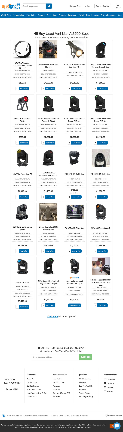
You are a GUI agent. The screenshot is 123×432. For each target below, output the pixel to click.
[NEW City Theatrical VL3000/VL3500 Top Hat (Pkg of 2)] (22, 49)
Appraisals (56, 386)
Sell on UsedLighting (34, 389)
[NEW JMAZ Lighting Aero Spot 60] (22, 212)
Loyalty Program (32, 382)
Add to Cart (24, 88)
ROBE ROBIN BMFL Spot (74, 174)
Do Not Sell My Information (80, 415)
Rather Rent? (31, 396)
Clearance (82, 382)
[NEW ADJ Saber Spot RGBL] (22, 103)
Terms (54, 415)
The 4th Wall (111, 379)
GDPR (68, 415)
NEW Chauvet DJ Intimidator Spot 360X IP (48, 174)
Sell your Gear (75, 6)
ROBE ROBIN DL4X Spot (74, 228)
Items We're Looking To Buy (37, 393)
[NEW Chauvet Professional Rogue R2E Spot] (74, 103)
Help (88, 6)
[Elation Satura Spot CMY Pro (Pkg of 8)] (48, 212)
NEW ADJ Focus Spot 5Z (100, 228)
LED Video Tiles (83, 15)
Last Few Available (85, 386)
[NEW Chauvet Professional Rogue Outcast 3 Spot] (48, 266)
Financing (56, 389)
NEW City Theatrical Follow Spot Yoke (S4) (74, 65)
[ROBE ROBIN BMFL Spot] (74, 158)
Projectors (95, 15)
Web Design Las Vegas (115, 415)
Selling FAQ (57, 396)
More (120, 15)
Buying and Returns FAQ (61, 393)
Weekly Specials (85, 379)
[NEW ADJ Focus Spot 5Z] (101, 212)
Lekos (33, 15)
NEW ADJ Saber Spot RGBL (22, 119)
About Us (30, 379)
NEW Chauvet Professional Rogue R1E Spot (48, 119)
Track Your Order (59, 382)
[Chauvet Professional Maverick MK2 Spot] (74, 266)
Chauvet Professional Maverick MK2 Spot (74, 282)
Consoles (41, 15)
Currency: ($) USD (12, 389)
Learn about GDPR (50, 427)
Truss (49, 15)
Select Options (74, 305)
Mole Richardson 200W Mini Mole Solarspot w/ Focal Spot (100, 282)
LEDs (27, 15)
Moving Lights (18, 15)
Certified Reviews (33, 386)
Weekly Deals (6, 15)
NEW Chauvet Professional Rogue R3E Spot (100, 119)
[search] (49, 6)
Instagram (110, 387)
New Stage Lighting (86, 396)
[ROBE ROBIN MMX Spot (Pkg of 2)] (48, 49)
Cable (55, 15)
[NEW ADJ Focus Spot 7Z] (22, 158)
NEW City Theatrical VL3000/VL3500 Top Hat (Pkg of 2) (22, 65)
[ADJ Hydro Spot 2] (22, 266)
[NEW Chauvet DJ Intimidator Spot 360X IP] (48, 158)
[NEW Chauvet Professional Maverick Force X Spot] (101, 49)
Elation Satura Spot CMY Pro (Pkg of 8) (48, 228)
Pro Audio (72, 15)
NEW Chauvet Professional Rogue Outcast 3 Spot (48, 282)
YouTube (110, 391)
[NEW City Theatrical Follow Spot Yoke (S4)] (74, 49)
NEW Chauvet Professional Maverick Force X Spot (100, 65)
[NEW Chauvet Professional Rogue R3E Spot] (101, 103)
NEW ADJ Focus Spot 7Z (22, 174)
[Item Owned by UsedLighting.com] (74, 277)
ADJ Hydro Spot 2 (22, 282)
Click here (52, 316)
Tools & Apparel (84, 393)
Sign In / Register (102, 6)
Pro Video (62, 15)
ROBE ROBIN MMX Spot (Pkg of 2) (48, 65)
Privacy (61, 415)
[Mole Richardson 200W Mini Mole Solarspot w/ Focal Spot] (101, 266)
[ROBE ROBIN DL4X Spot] (74, 212)
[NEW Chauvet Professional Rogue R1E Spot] (48, 103)
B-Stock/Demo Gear (108, 15)
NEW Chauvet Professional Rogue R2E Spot (74, 119)
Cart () (118, 7)
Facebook (110, 383)
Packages (82, 389)
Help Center (57, 379)
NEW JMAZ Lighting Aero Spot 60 (22, 228)
